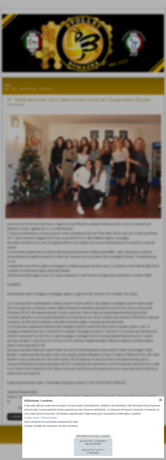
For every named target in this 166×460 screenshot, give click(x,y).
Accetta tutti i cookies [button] (93, 451)
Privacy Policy (49, 417)
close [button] (160, 400)
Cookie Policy (31, 417)
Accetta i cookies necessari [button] (93, 442)
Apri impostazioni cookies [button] (93, 436)
